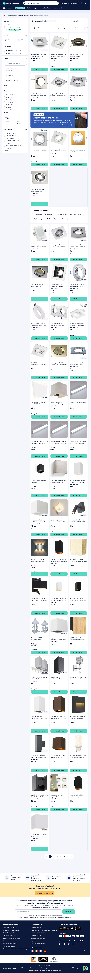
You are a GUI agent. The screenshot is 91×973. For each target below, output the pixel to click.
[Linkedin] (60, 944)
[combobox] (79, 21)
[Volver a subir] (85, 951)
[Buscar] (25, 3)
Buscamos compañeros (10, 943)
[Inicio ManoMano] (11, 3)
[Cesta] (86, 3)
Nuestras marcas (36, 935)
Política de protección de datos (49, 968)
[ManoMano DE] (45, 951)
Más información (66, 917)
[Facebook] (64, 944)
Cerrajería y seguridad (17, 15)
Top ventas (34, 941)
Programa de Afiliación (9, 946)
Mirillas (36, 15)
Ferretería (8, 15)
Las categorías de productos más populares (44, 930)
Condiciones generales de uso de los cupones (16, 949)
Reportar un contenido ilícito (11, 938)
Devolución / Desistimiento (11, 930)
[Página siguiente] (71, 856)
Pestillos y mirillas (28, 15)
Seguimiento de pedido (10, 927)
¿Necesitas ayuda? (8, 933)
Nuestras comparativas (38, 933)
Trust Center (64, 968)
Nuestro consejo (36, 927)
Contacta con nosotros (9, 935)
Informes (49, 970)
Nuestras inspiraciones (38, 938)
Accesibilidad (57, 970)
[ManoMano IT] (36, 951)
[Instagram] (68, 944)
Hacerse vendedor (8, 941)
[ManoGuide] (85, 968)
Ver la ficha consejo (64, 125)
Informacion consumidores (37, 970)
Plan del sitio (22, 968)
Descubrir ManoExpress (38, 943)
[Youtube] (73, 944)
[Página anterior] (46, 856)
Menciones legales (32, 968)
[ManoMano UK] (40, 951)
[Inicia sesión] (81, 3)
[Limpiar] (57, 3)
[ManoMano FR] (32, 951)
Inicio (3, 15)
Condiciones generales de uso (78, 968)
